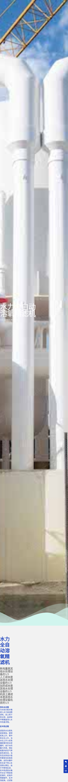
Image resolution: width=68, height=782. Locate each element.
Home (1, 320)
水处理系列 (7, 320)
